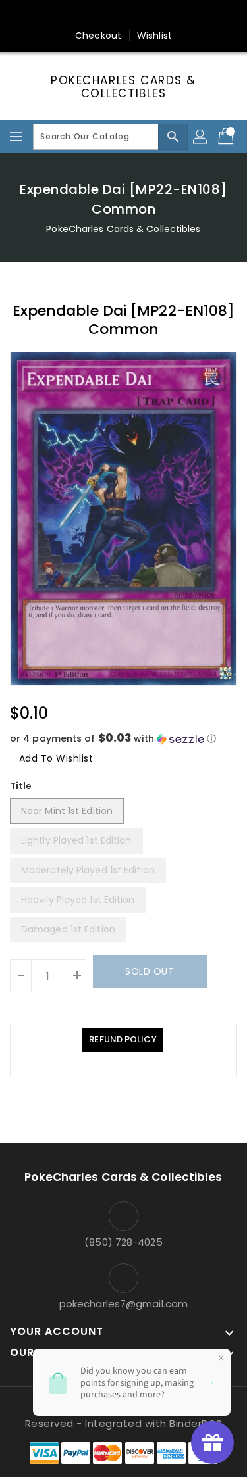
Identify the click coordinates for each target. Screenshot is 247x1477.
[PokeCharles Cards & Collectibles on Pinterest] (111, 15)
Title (21, 785)
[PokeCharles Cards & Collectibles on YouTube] (186, 15)
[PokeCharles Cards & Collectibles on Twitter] (86, 15)
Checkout (98, 35)
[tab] (122, 1040)
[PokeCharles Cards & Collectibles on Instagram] (136, 15)
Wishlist (154, 35)
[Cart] (227, 137)
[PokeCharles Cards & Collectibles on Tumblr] (161, 15)
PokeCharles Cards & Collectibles (123, 87)
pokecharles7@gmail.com (123, 1304)
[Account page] (201, 137)
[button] (123, 739)
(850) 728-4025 (123, 1242)
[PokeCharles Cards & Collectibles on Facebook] (60, 15)
